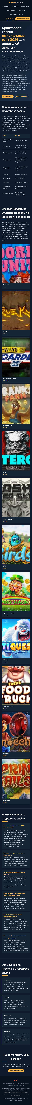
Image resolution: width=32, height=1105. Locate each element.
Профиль (10, 18)
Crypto (16, 2)
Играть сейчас (7, 96)
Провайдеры (6, 6)
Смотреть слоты (21, 96)
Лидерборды (13, 14)
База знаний (15, 6)
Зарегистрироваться (22, 18)
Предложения (11, 10)
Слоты (21, 14)
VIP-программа (21, 10)
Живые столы (25, 6)
